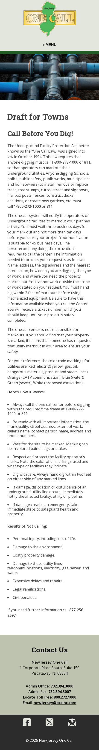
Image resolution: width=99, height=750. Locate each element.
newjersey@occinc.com (55, 702)
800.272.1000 (65, 697)
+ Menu (50, 45)
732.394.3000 (62, 686)
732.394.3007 (59, 691)
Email (72, 722)
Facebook (27, 722)
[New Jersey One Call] (49, 19)
